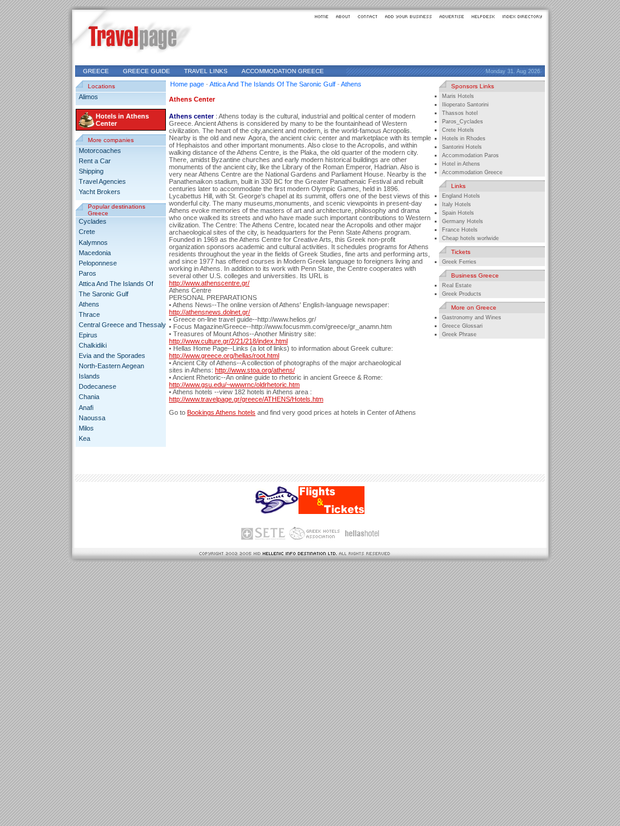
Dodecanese (97, 386)
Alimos (88, 96)
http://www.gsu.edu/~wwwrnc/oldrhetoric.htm (234, 384)
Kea (84, 438)
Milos (86, 428)
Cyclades (93, 221)
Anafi (86, 407)
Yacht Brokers (99, 191)
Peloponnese (98, 263)
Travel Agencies (102, 181)
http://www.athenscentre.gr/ (209, 283)
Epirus (88, 335)
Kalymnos (93, 242)
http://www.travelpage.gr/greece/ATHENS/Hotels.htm (246, 399)
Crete (87, 231)
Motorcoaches (100, 150)
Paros (87, 273)
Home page (187, 84)
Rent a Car (95, 160)
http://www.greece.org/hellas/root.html (224, 355)
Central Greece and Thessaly (122, 324)
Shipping (91, 171)
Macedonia (95, 252)
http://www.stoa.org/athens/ (255, 370)
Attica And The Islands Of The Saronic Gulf (272, 84)
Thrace (89, 314)
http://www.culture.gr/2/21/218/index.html (228, 341)
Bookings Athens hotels (221, 412)
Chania (89, 396)
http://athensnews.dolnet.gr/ (209, 312)
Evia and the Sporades (112, 355)
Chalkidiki (93, 345)
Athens (89, 304)
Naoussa (92, 417)
